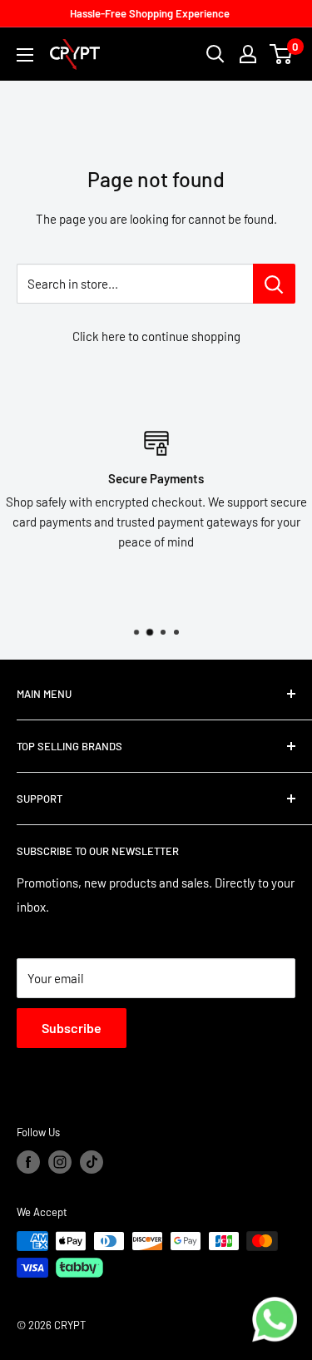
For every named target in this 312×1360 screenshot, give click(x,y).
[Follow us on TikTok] (91, 1162)
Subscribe (72, 1028)
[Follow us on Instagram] (60, 1162)
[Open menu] (25, 55)
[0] (281, 54)
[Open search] (215, 54)
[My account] (248, 54)
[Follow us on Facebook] (28, 1162)
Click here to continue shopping (156, 336)
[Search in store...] (274, 284)
